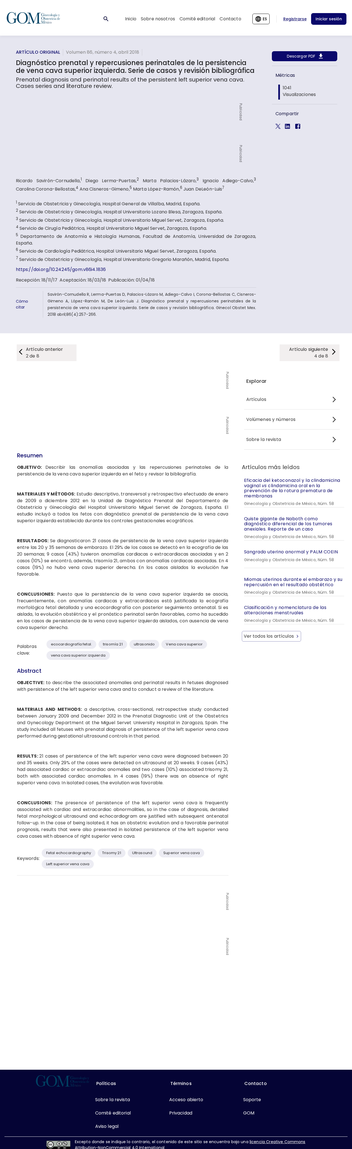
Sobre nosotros (158, 19)
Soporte (252, 1099)
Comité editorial (197, 19)
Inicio (130, 19)
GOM (248, 1113)
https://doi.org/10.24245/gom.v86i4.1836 (61, 269)
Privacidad (181, 1113)
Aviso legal (107, 1126)
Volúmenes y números (271, 419)
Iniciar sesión (329, 19)
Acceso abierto (186, 1099)
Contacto (230, 19)
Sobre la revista (263, 439)
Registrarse (295, 19)
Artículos (256, 399)
